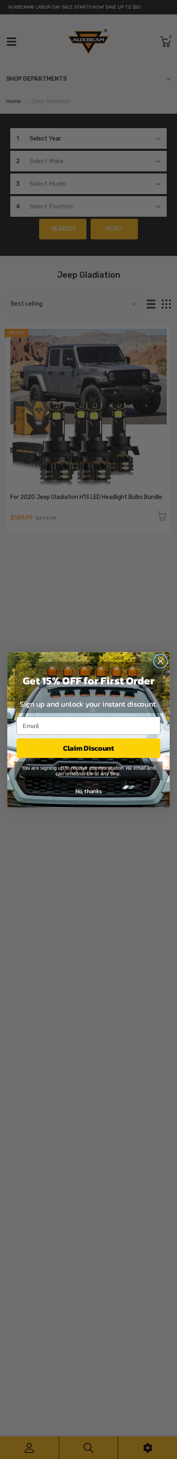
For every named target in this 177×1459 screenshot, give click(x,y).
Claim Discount (88, 747)
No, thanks (88, 790)
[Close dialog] (160, 661)
